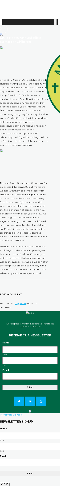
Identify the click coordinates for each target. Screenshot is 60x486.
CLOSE (4, 484)
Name (5, 342)
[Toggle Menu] (55, 22)
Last (4, 365)
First (5, 354)
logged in (20, 303)
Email (5, 370)
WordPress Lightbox (11, 414)
